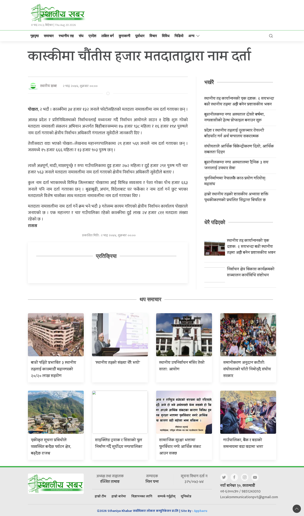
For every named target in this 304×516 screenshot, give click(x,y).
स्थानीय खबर (48, 86)
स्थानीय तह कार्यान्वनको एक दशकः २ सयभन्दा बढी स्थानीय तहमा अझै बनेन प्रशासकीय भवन (239, 102)
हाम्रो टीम (100, 496)
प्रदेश (92, 36)
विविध (166, 36)
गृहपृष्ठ (34, 36)
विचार (153, 36)
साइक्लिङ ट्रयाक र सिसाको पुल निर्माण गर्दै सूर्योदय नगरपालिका (118, 443)
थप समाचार (150, 299)
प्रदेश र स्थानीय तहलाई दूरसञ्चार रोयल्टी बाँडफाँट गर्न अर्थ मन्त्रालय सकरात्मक (234, 134)
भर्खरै (209, 82)
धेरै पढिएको (214, 222)
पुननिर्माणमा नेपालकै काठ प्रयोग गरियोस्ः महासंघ (235, 181)
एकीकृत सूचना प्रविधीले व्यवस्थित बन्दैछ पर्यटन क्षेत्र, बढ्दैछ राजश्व (51, 447)
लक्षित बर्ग (107, 36)
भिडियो (179, 36)
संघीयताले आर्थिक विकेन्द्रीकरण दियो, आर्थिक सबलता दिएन (239, 150)
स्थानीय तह (66, 36)
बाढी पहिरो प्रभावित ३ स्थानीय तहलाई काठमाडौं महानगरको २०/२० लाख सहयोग (53, 369)
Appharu (200, 511)
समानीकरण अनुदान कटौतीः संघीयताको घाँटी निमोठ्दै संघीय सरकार (247, 369)
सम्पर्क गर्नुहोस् (166, 496)
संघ (81, 36)
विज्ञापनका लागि (141, 496)
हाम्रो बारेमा (118, 496)
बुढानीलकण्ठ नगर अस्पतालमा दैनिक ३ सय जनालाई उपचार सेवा (236, 166)
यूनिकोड (186, 496)
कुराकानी (124, 36)
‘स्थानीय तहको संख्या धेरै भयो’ (117, 363)
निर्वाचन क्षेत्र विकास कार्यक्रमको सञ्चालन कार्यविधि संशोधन (250, 272)
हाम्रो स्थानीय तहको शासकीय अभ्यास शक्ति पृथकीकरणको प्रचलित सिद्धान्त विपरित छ (236, 197)
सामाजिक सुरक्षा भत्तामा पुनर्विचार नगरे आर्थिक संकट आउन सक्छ (180, 447)
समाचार (49, 36)
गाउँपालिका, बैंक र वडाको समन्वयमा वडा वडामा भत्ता (243, 443)
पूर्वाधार (140, 36)
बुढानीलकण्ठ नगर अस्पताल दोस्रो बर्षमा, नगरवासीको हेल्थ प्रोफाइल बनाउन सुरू (234, 118)
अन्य (191, 36)
